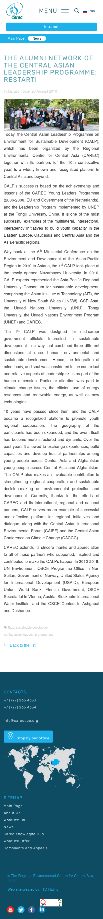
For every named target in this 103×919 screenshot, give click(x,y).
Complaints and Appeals (26, 848)
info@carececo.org (21, 720)
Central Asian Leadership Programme (29, 634)
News (36, 38)
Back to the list (22, 645)
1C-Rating (50, 889)
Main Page (16, 38)
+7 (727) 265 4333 (20, 700)
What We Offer (17, 841)
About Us (12, 813)
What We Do (14, 820)
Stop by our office (33, 738)
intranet (51, 27)
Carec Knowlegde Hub (24, 834)
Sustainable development (33, 627)
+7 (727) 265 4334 (20, 707)
